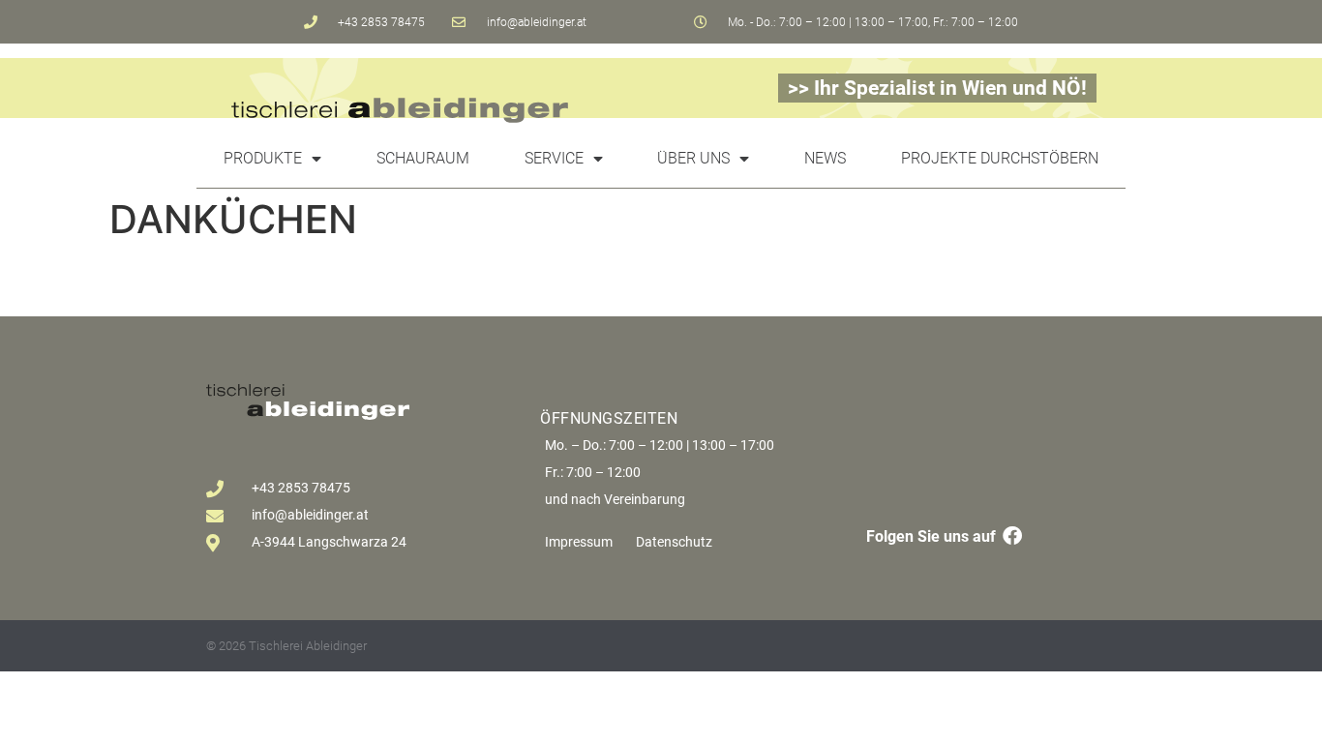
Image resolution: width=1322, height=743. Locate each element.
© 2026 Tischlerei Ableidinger (286, 646)
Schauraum (422, 158)
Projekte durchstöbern (999, 158)
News (825, 158)
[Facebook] (1012, 536)
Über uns (693, 158)
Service (554, 158)
